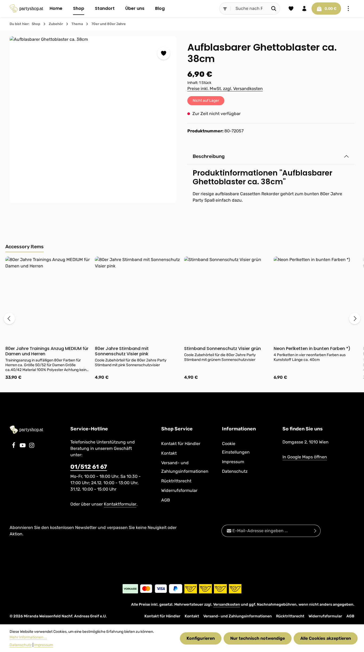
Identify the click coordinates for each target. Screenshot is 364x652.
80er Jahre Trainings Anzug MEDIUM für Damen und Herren (46, 351)
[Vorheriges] (9, 318)
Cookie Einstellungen (236, 448)
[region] (93, 119)
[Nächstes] (354, 318)
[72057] (93, 119)
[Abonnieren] (315, 531)
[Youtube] (23, 446)
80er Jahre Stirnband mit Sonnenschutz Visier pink (122, 351)
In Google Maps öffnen (304, 456)
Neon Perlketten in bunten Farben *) (312, 348)
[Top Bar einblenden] (348, 8)
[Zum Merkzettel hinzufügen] (163, 53)
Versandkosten (226, 604)
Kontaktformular (120, 504)
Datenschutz (235, 471)
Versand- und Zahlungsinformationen (184, 467)
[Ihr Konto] (304, 8)
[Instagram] (32, 446)
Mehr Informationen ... (28, 637)
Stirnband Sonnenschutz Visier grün (222, 348)
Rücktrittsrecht (176, 480)
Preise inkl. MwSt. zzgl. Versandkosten (225, 88)
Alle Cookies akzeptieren (325, 638)
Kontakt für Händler (180, 443)
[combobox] (249, 8)
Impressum (233, 461)
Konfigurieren (201, 638)
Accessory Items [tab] (24, 247)
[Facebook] (14, 446)
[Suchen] (274, 8)
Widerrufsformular (179, 490)
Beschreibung (209, 156)
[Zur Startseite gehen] (26, 8)
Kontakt (169, 453)
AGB (165, 500)
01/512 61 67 (88, 466)
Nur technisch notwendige (257, 638)
